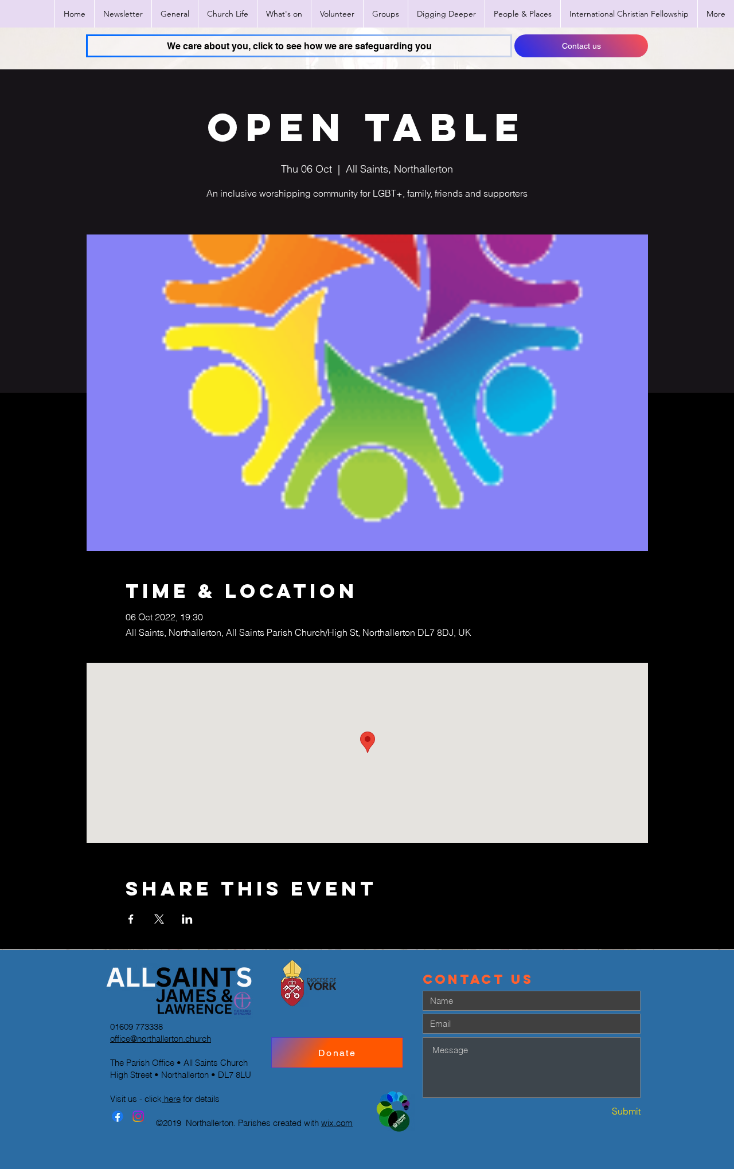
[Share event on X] (159, 919)
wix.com (337, 1122)
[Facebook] (117, 1116)
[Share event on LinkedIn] (187, 919)
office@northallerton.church (160, 1038)
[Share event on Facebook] (131, 919)
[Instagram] (138, 1116)
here (171, 1098)
